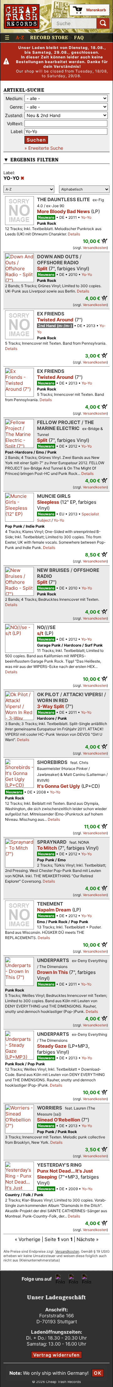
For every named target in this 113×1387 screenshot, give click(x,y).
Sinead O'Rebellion (58, 1120)
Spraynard (52, 842)
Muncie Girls (54, 496)
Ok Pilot (48, 694)
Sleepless (48, 502)
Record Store (49, 37)
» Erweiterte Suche (43, 148)
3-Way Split (50, 706)
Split (42, 268)
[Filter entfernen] (22, 178)
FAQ (79, 37)
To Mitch (47, 848)
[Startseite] (22, 16)
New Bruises (53, 570)
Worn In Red (52, 700)
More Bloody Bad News (63, 211)
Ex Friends (50, 314)
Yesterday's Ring (59, 1165)
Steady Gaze (52, 1046)
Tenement (50, 904)
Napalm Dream (54, 910)
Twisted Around (55, 320)
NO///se (46, 627)
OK (97, 1373)
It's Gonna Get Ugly (58, 786)
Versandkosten (95, 247)
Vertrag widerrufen (56, 1354)
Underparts (53, 960)
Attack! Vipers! (83, 694)
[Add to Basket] (104, 240)
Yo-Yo (86, 217)
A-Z (20, 37)
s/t (40, 633)
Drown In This (52, 972)
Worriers (49, 1108)
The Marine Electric (65, 425)
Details (74, 234)
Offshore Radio (58, 263)
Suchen (36, 140)
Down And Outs (57, 257)
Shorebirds (52, 762)
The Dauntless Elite (63, 199)
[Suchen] (103, 23)
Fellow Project (58, 422)
